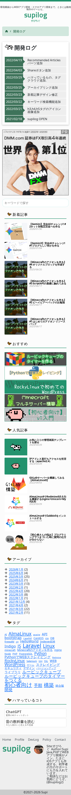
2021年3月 (16, 609)
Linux (49, 645)
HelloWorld (29, 641)
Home (6, 739)
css (47, 638)
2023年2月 (16, 587)
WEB (53, 661)
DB (52, 638)
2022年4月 (16, 591)
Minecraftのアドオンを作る (35, 650)
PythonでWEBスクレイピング (28, 657)
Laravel (32, 645)
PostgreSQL (26, 654)
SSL (46, 661)
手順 (38, 685)
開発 (8, 689)
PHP (14, 654)
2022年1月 (16, 598)
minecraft (10, 650)
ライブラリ (13, 672)
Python (40, 653)
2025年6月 (16, 573)
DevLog (33, 739)
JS (19, 646)
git (17, 642)
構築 (49, 684)
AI (6, 634)
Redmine (56, 658)
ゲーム (30, 665)
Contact (60, 739)
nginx (58, 650)
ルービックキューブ (41, 671)
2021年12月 (17, 602)
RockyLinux (15, 660)
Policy (47, 739)
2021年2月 (16, 612)
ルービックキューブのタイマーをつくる (35, 678)
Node (8, 654)
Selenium (32, 661)
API (44, 634)
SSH (40, 661)
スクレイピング (48, 664)
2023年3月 (16, 584)
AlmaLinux (20, 633)
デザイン (29, 668)
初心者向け (18, 684)
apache (36, 635)
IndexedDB (47, 641)
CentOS (39, 638)
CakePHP (27, 638)
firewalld (9, 641)
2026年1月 (16, 569)
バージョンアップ (46, 668)
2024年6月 (16, 580)
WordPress (15, 664)
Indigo (10, 646)
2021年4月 (16, 605)
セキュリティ (13, 668)
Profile (19, 739)
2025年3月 (16, 577)
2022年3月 (16, 595)
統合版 (59, 685)
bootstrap (13, 638)
